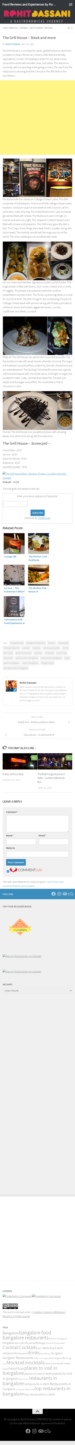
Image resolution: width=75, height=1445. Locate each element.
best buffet (20, 1343)
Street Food (29, 1389)
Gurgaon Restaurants (18, 1357)
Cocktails (36, 648)
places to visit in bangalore (27, 658)
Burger (42, 1343)
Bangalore (11, 1333)
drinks (65, 648)
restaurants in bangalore (51, 658)
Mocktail (38, 653)
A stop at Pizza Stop (13, 774)
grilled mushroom (23, 653)
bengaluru (8, 1343)
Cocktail (25, 648)
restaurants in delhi (37, 1384)
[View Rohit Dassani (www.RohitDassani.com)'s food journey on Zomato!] (22, 956)
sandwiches (20, 1389)
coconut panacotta (51, 648)
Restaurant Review (41, 27)
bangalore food (17, 643)
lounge (68, 1358)
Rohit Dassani (13, 44)
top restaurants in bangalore (16, 668)
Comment (12, 811)
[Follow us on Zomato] (70, 894)
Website (10, 848)
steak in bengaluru (30, 663)
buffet (36, 1343)
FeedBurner (44, 518)
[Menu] (70, 4)
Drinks (24, 27)
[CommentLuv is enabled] (26, 871)
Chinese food (59, 1343)
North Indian (51, 1363)
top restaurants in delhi (39, 1394)
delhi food (49, 1348)
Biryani (28, 1343)
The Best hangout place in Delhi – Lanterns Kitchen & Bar (51, 778)
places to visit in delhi (38, 1374)
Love (4, 1364)
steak (67, 658)
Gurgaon (56, 1353)
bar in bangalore (60, 1338)
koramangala (55, 1358)
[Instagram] (59, 894)
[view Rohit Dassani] (22, 971)
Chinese (49, 1343)
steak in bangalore (11, 663)
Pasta (12, 1368)
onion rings (61, 653)
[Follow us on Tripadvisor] (65, 894)
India (36, 1358)
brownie (51, 643)
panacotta (8, 658)
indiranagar (43, 1358)
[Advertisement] (37, 117)
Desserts (22, 1353)
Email (42, 835)
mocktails (49, 653)
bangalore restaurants (36, 643)
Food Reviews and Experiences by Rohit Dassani (29, 4)
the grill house (47, 663)
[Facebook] (53, 894)
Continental (10, 27)
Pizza (20, 1368)
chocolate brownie (11, 648)
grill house (8, 653)
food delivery (45, 1353)
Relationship (24, 1379)
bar (51, 1338)
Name (10, 835)
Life (63, 1358)
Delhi (40, 1348)
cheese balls (63, 643)
